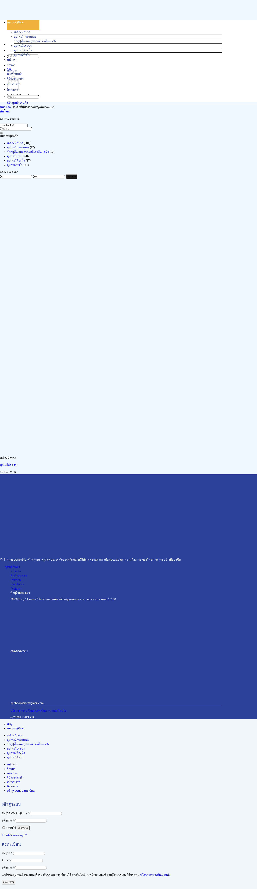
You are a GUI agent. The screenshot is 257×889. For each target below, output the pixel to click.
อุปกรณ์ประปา (23, 45)
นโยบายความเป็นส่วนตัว (155, 874)
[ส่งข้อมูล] (8, 101)
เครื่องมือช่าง (22, 32)
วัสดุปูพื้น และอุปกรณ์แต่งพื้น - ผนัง (28, 151)
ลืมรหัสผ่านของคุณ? (14, 835)
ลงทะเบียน (8, 882)
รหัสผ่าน (8, 820)
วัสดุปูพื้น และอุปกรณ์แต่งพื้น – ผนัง (35, 41)
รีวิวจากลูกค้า (15, 777)
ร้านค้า (11, 65)
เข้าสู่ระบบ (23, 828)
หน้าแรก (12, 59)
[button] (5, 111)
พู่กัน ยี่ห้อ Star (8, 465)
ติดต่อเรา (12, 786)
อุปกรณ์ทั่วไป (22, 54)
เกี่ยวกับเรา (13, 781)
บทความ (12, 70)
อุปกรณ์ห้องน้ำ (23, 50)
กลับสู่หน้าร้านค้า (17, 102)
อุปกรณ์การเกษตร (25, 36)
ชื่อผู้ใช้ (7, 853)
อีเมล (6, 860)
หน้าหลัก (5, 107)
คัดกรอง (71, 176)
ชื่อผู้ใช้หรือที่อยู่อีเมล (15, 813)
